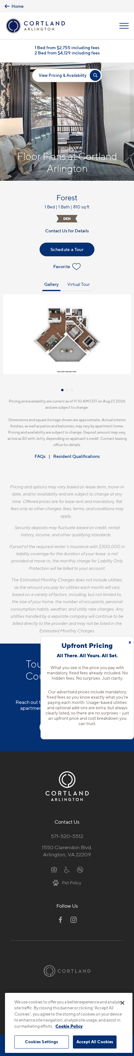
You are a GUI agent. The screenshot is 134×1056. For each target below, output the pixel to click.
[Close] (122, 1003)
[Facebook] (60, 920)
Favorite (61, 266)
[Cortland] (67, 971)
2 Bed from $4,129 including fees (67, 52)
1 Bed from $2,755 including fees (67, 47)
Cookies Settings (41, 1041)
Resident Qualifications (76, 456)
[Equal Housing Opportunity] (54, 869)
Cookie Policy (69, 1026)
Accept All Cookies (94, 1041)
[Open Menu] (124, 26)
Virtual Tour (78, 284)
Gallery (51, 284)
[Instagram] (73, 920)
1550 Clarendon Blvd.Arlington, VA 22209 (67, 851)
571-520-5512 (67, 836)
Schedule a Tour (67, 249)
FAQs (40, 456)
